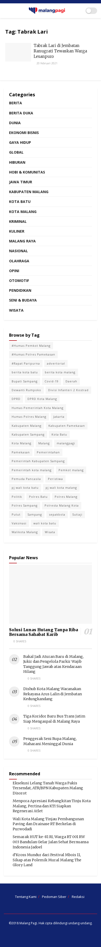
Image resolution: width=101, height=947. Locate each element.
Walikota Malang (25, 532)
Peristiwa (55, 479)
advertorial (56, 363)
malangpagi (66, 443)
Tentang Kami (26, 896)
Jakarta (58, 417)
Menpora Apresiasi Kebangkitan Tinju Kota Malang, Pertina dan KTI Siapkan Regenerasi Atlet (52, 806)
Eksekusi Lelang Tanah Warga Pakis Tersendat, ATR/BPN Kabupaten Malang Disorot (48, 788)
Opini (14, 270)
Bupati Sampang (25, 381)
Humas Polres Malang (29, 417)
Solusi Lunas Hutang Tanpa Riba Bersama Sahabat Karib (43, 632)
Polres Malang (66, 497)
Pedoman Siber (54, 896)
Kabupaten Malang (28, 191)
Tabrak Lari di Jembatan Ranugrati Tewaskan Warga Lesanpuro (60, 51)
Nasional (18, 250)
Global (16, 152)
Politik (17, 497)
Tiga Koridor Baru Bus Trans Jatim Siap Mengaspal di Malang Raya (54, 719)
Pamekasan (21, 452)
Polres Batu (38, 497)
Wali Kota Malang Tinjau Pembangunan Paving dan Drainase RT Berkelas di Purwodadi (48, 824)
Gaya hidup (20, 142)
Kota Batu (20, 201)
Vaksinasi (19, 523)
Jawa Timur (20, 181)
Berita (15, 102)
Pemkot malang (71, 470)
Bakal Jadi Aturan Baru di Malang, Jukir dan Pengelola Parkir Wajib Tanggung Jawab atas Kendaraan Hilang (53, 664)
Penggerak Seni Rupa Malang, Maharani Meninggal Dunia (50, 741)
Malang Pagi (28, 923)
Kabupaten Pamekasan (66, 426)
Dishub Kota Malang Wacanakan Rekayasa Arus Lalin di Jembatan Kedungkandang (52, 693)
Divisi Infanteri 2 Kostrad (68, 390)
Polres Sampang (25, 505)
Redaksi (78, 896)
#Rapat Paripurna (26, 363)
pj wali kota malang (61, 488)
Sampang (34, 514)
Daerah (71, 381)
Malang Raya (22, 241)
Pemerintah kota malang (32, 470)
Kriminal (18, 221)
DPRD (16, 399)
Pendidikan (20, 290)
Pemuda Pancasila (26, 479)
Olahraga (19, 260)
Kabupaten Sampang (28, 434)
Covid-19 (52, 381)
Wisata (16, 310)
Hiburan (17, 162)
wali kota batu (44, 523)
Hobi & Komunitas (27, 172)
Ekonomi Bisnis (24, 132)
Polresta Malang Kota (62, 505)
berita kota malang (60, 372)
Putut (16, 514)
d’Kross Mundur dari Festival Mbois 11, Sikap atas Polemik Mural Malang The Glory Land (47, 860)
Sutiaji (77, 514)
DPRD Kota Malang (42, 399)
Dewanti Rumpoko (26, 390)
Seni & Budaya (23, 300)
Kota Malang (23, 211)
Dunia (15, 122)
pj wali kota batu (25, 488)
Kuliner (16, 231)
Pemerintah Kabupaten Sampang (38, 461)
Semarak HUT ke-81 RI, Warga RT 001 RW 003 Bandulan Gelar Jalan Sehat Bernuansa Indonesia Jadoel (51, 841)
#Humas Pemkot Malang (31, 346)
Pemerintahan (48, 452)
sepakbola (57, 514)
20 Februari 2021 (46, 63)
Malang (44, 443)
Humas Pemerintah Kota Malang (37, 408)
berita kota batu (25, 372)
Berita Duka (21, 113)
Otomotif (19, 280)
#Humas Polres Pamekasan (33, 354)
